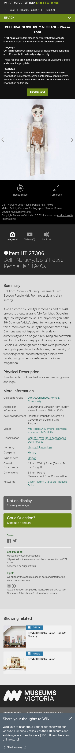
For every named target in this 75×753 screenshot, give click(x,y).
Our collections (16, 10)
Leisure (32, 397)
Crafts (48, 482)
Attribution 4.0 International (34, 593)
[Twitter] (15, 541)
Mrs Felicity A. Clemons (41, 429)
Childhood (43, 397)
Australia (33, 432)
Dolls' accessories (55, 438)
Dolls (31, 485)
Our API (36, 10)
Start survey (14, 747)
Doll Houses (60, 482)
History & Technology (40, 447)
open (27, 577)
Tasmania (61, 429)
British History (36, 482)
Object (32, 458)
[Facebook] (9, 541)
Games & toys (36, 438)
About (50, 10)
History (32, 452)
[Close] (70, 719)
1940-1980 (46, 432)
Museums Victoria (31, 3)
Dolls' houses (35, 441)
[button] (37, 18)
